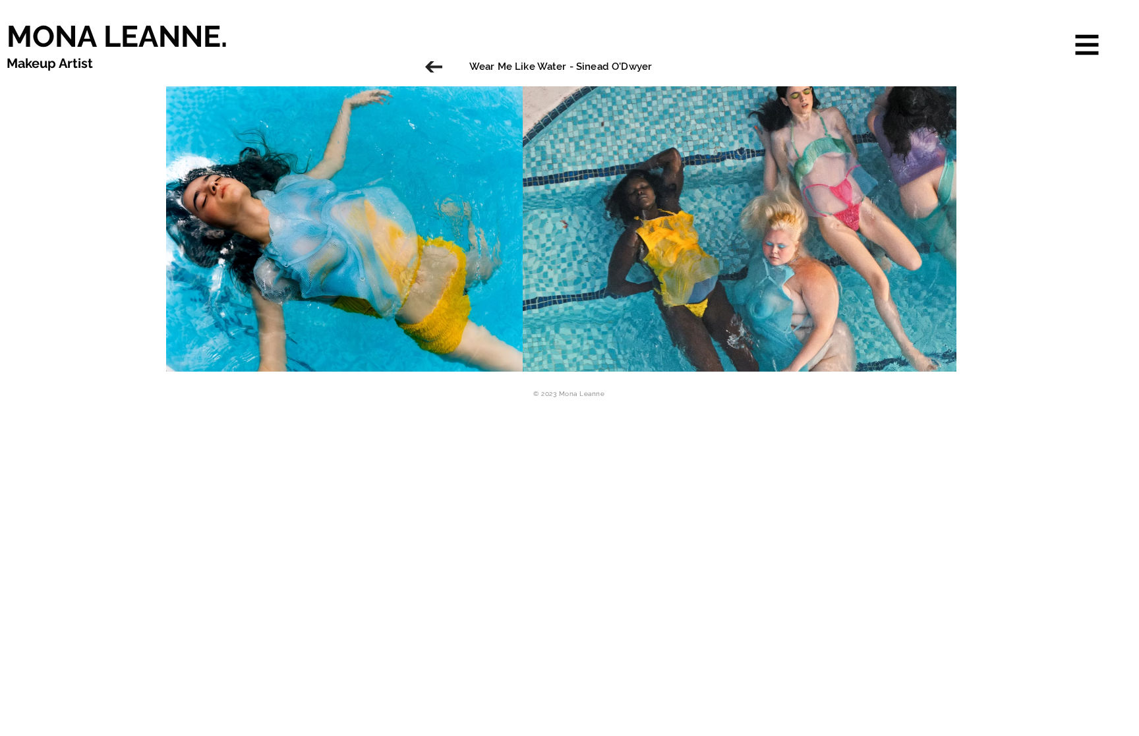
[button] (1087, 45)
